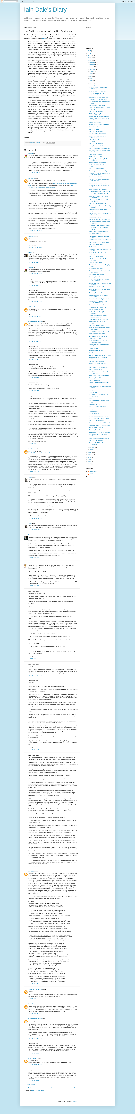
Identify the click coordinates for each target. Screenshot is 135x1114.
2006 (89, 454)
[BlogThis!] (49, 143)
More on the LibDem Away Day (97, 307)
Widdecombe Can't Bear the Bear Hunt (99, 432)
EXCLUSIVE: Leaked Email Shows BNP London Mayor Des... (100, 174)
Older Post (77, 1088)
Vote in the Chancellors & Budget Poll (99, 438)
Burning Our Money (94, 380)
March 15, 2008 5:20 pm (35, 658)
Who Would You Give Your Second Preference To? (98, 196)
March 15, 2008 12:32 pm (35, 301)
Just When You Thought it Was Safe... (99, 193)
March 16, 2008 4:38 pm (35, 1064)
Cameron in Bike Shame (95, 262)
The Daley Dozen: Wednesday (97, 203)
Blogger (75, 1101)
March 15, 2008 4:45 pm (35, 557)
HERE (44, 38)
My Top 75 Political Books (96, 247)
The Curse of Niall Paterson (96, 274)
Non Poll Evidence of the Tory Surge (99, 331)
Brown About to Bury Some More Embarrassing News (98, 358)
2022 (89, 51)
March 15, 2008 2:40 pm (35, 471)
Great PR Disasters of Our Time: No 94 (99, 91)
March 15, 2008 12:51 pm (35, 341)
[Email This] (47, 143)
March (91, 83)
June (90, 76)
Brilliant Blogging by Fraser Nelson (98, 114)
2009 (89, 58)
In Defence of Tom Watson (96, 268)
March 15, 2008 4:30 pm (35, 529)
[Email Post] (43, 142)
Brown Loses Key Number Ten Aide (98, 336)
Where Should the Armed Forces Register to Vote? (98, 210)
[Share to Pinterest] (54, 143)
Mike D (30, 563)
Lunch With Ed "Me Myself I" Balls (98, 183)
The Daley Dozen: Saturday (96, 131)
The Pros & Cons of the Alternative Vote (99, 219)
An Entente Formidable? (95, 156)
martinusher (31, 451)
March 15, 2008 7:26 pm (35, 675)
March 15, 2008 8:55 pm (35, 866)
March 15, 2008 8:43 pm (35, 750)
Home (52, 1088)
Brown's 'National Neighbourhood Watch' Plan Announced (98, 302)
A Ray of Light (93, 392)
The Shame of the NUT (95, 233)
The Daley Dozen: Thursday (96, 168)
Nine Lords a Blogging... (95, 338)
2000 (89, 464)
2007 (89, 452)
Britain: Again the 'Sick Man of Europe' (99, 116)
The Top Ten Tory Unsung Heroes (98, 134)
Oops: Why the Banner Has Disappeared (96, 94)
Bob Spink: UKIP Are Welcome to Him (99, 409)
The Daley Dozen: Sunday (96, 111)
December (92, 62)
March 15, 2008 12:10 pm (35, 273)
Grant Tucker (93, 471)
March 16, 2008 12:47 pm (35, 1013)
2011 (89, 53)
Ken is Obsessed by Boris (96, 309)
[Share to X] (51, 143)
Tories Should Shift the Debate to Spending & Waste (98, 341)
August (91, 71)
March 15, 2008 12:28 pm (35, 285)
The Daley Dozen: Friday (96, 143)
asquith (30, 153)
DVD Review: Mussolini (95, 154)
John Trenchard (32, 1058)
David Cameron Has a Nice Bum (98, 189)
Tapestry (30, 535)
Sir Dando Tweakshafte (34, 307)
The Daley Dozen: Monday (96, 85)
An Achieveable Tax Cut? (96, 350)
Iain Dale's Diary (45, 9)
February (92, 447)
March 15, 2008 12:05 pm (35, 262)
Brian (30, 252)
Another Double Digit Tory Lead (97, 333)
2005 (89, 457)
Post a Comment (30, 1084)
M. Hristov (31, 871)
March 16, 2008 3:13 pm (35, 1053)
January (91, 449)
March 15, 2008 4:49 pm (35, 585)
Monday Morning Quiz (95, 348)
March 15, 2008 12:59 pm (35, 359)
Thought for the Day (94, 404)
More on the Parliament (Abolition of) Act (100, 191)
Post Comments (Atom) (37, 1090)
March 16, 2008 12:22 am (35, 984)
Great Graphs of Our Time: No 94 (98, 99)
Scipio (30, 477)
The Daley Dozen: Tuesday (96, 420)
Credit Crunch (32, 144)
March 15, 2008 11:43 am (35, 231)
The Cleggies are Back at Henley (98, 171)
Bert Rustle (31, 178)
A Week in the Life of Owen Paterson (99, 124)
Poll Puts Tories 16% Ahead (96, 361)
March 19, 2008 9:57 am (35, 1081)
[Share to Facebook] (53, 143)
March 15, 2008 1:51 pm (35, 390)
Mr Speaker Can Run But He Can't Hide (99, 225)
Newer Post (28, 1088)
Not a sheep (31, 1004)
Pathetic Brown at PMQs (95, 217)
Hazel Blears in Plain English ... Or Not (99, 299)
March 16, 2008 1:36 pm (35, 1038)
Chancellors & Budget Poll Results (98, 416)
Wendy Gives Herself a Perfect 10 (98, 146)
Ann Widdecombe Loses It (96, 127)
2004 (89, 459)
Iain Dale (92, 474)
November (92, 64)
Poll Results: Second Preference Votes (99, 148)
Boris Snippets (93, 353)
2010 (89, 55)
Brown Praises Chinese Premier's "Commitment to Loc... (98, 316)
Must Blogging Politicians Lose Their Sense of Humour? (99, 280)
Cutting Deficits (93, 390)
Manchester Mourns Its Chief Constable (99, 423)
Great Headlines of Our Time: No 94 (98, 319)
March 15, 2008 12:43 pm (35, 316)
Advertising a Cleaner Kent (96, 286)
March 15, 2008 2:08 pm (35, 443)
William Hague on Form (95, 369)
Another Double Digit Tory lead (97, 162)
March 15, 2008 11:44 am (35, 247)
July (90, 73)
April (90, 80)
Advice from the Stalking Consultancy (99, 375)
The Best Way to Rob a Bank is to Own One (40, 453)
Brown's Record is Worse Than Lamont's (100, 305)
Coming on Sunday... (94, 129)
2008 (89, 60)
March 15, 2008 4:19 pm (35, 518)
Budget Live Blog (93, 411)
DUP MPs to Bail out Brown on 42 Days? (100, 355)
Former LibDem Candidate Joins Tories (99, 425)
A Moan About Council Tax (96, 427)
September (92, 69)
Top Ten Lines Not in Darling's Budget (99, 418)
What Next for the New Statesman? (98, 97)
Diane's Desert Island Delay (96, 177)
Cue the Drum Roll (94, 413)
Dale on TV (92, 398)
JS (90, 476)
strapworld (31, 236)
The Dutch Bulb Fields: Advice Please (99, 242)
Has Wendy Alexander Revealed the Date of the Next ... (99, 180)
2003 (89, 461)
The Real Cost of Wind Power (97, 105)
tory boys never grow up (35, 321)
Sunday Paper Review (95, 122)
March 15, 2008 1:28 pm (35, 377)
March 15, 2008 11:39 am (35, 173)
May (90, 78)
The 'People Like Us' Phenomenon (98, 367)
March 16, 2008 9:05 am (35, 998)
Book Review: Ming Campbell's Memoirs (100, 240)
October (91, 67)
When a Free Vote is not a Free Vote (98, 231)
